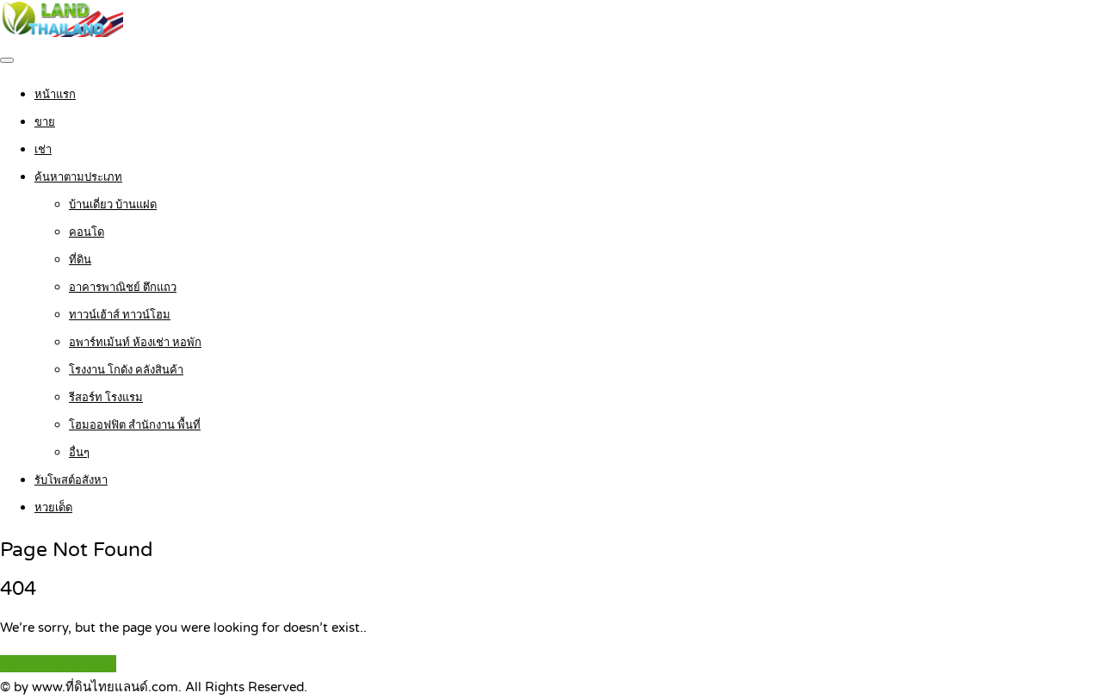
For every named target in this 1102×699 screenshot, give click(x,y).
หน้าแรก (55, 95)
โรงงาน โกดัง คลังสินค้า (126, 370)
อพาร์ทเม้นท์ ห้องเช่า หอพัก (135, 343)
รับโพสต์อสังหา (71, 480)
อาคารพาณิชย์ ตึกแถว (122, 287)
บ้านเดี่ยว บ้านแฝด (113, 205)
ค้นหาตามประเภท (78, 177)
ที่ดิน (80, 260)
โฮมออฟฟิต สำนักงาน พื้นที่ (135, 425)
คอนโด (86, 232)
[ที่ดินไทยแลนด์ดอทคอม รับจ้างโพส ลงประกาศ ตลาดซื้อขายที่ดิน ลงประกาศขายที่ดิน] (61, 32)
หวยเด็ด (53, 508)
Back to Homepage (58, 663)
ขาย (44, 122)
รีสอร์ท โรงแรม (106, 398)
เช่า (43, 150)
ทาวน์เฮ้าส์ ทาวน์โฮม (119, 315)
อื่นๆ (79, 453)
